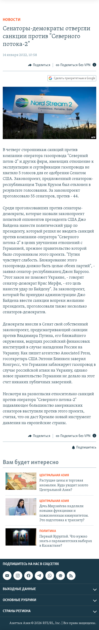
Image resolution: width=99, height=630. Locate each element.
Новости (11, 20)
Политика (47, 531)
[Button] (39, 65)
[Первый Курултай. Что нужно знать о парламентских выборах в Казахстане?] (21, 537)
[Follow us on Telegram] (39, 575)
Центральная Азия (54, 475)
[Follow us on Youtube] (7, 575)
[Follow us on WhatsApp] (49, 575)
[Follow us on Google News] (60, 575)
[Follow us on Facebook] (28, 575)
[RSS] (71, 575)
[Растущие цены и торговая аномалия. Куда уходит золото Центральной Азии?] (21, 481)
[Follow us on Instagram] (17, 575)
